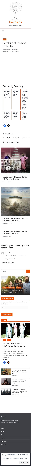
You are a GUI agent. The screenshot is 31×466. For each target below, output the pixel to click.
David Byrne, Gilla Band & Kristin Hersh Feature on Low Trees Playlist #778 (19, 391)
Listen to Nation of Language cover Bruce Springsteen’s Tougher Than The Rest (19, 381)
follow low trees (7, 314)
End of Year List (11, 287)
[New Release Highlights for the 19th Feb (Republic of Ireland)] (15, 147)
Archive (4, 287)
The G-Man (15, 49)
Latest (4, 39)
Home (2, 428)
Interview (18, 287)
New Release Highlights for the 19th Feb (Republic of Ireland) (15, 178)
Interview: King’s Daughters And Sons (12, 290)
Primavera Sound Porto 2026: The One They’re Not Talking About (19, 371)
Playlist (9, 339)
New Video (12, 51)
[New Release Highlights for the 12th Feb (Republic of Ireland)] (15, 188)
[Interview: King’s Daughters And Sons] (15, 276)
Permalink (24, 255)
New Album (6, 51)
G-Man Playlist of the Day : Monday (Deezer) (15, 138)
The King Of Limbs (8, 134)
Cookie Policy (5, 460)
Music (4, 339)
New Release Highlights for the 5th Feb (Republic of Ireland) (15, 232)
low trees (15, 22)
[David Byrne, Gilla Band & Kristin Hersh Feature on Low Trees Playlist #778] (6, 392)
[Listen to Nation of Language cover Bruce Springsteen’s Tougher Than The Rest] (6, 382)
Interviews (4, 441)
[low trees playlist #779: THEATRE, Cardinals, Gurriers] (15, 330)
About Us (3, 444)
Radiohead (17, 51)
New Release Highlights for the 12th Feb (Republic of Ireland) (15, 219)
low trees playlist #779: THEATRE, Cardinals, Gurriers (14, 344)
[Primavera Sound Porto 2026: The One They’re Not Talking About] (6, 372)
